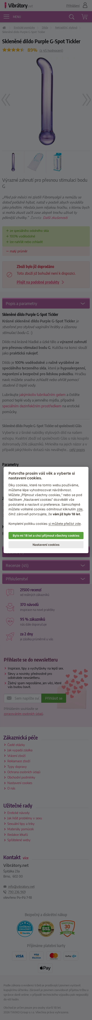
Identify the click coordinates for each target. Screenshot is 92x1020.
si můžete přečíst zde (64, 523)
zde (79, 509)
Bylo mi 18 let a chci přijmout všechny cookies (46, 535)
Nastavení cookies (46, 544)
